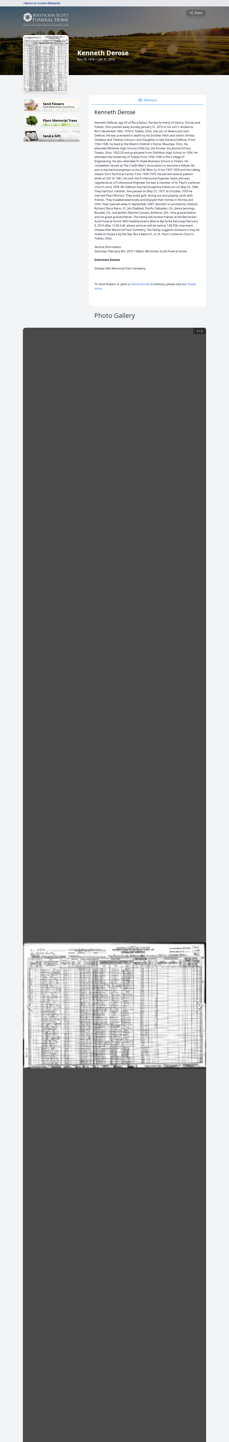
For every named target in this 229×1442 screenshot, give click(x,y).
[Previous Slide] (30, 1005)
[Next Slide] (199, 1005)
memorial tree (140, 284)
